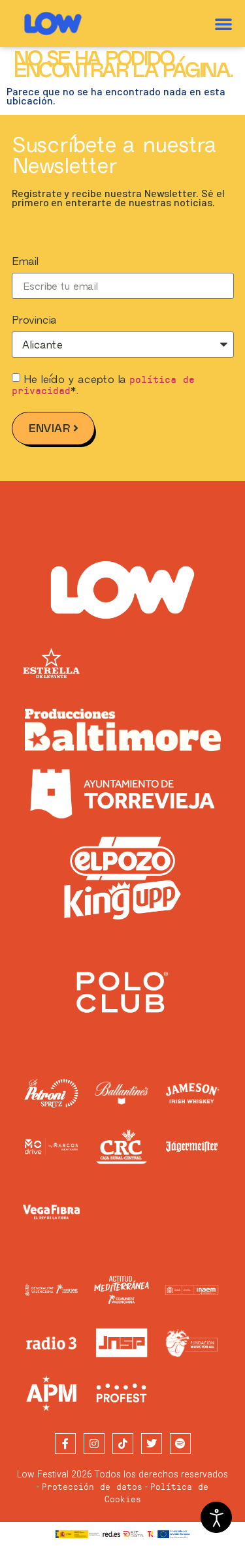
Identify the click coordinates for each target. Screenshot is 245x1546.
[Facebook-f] (65, 1443)
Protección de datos (92, 1486)
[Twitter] (151, 1443)
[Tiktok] (122, 1443)
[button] (223, 23)
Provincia (34, 320)
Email (25, 262)
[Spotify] (180, 1443)
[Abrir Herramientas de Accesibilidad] (216, 1517)
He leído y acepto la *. (103, 385)
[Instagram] (94, 1443)
